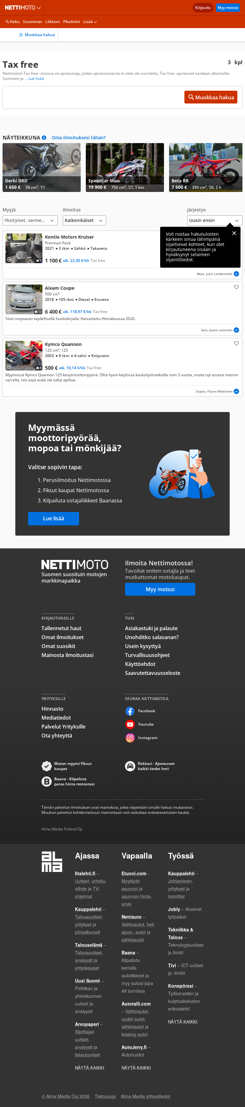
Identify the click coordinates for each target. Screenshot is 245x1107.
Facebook (146, 711)
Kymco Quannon (122, 367)
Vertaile (11, 257)
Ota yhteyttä (56, 735)
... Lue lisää (34, 78)
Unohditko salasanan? (152, 637)
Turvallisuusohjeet (147, 655)
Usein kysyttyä (143, 646)
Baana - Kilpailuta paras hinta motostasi (74, 781)
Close (234, 233)
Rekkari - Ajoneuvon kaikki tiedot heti (156, 766)
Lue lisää (53, 518)
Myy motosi (228, 7)
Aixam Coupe (122, 308)
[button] (30, 216)
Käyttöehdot (140, 664)
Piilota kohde (10, 238)
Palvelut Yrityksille (63, 726)
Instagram (147, 737)
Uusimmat (32, 21)
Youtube (146, 724)
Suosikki (235, 287)
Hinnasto (52, 709)
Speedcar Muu (125, 167)
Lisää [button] (88, 21)
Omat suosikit (58, 646)
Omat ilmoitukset (62, 637)
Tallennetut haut (61, 628)
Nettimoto (21, 7)
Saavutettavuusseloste (152, 673)
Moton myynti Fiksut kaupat (73, 766)
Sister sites (39, 7)
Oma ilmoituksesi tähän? (79, 137)
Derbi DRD (42, 167)
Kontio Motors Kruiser (122, 255)
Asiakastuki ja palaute (151, 628)
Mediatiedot (56, 717)
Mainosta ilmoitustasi (67, 655)
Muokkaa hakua (40, 34)
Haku (15, 21)
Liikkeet (52, 21)
